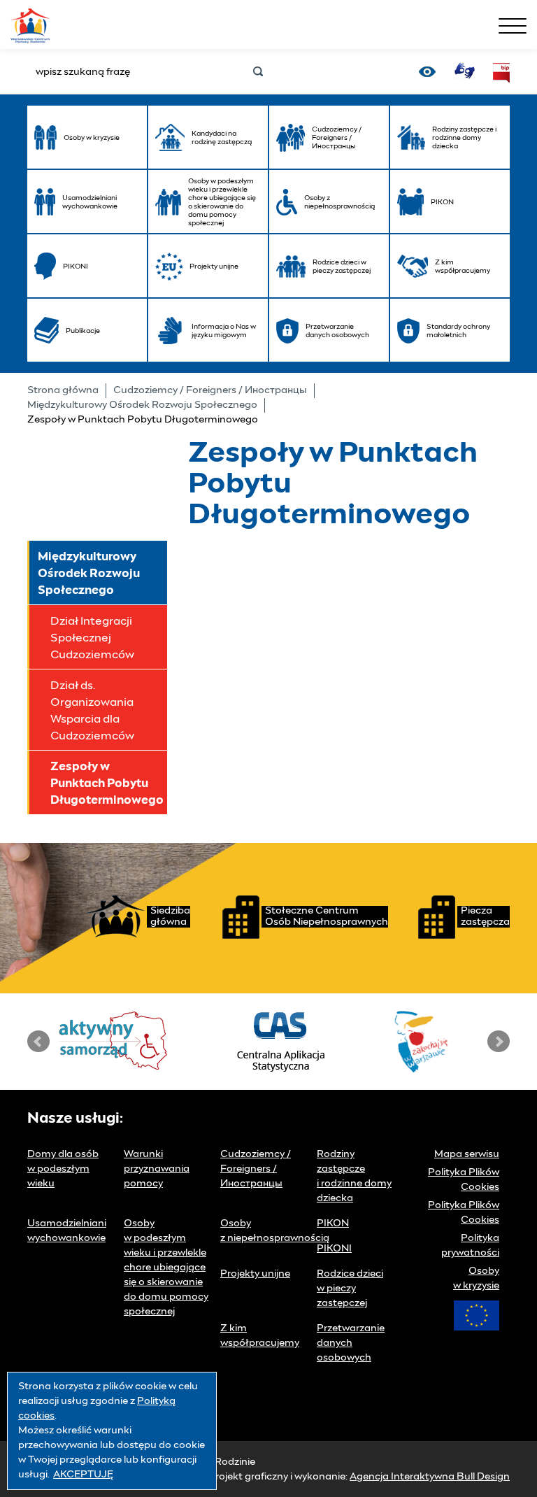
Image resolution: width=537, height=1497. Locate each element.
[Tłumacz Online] (464, 71)
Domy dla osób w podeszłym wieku (63, 1169)
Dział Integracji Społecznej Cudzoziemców (92, 638)
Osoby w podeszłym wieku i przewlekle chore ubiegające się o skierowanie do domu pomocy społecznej (166, 1268)
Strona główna (63, 390)
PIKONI (334, 1249)
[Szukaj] (257, 72)
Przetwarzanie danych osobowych (351, 1343)
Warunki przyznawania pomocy (156, 1169)
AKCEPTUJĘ (83, 1475)
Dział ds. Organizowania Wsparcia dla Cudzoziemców (92, 711)
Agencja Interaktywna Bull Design (430, 1477)
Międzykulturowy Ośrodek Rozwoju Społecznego (142, 405)
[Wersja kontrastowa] (427, 71)
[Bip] (501, 73)
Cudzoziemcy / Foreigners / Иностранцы (210, 390)
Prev (38, 1041)
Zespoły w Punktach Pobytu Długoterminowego (107, 783)
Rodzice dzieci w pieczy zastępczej (350, 1288)
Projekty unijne (255, 1274)
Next (498, 1041)
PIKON (333, 1223)
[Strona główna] (30, 23)
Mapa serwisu (466, 1154)
